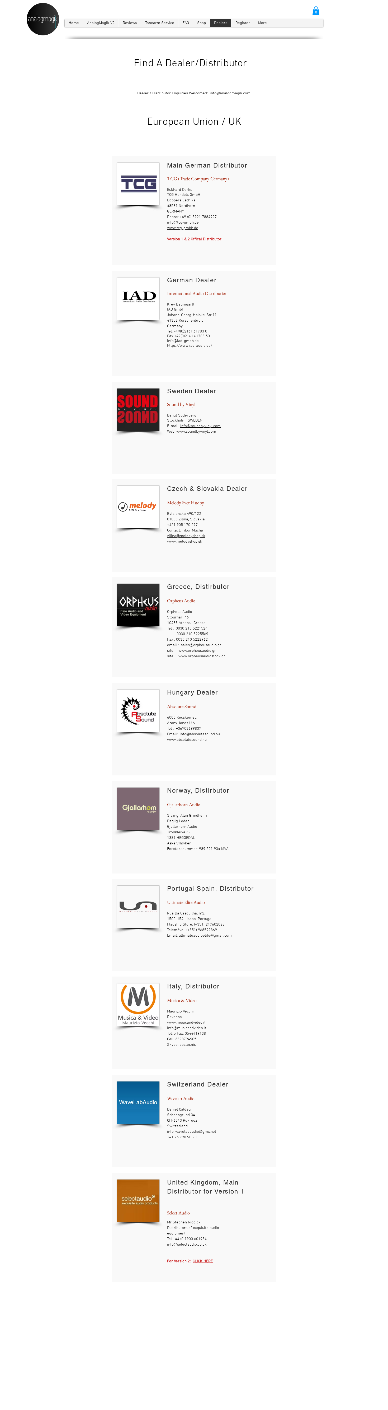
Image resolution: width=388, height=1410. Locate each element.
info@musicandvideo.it (186, 1028)
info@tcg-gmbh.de (183, 222)
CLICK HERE (203, 1261)
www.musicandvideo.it (186, 1022)
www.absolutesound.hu (187, 739)
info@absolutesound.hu (200, 734)
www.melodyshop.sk (184, 541)
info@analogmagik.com (230, 93)
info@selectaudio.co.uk (187, 1244)
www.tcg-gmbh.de (182, 228)
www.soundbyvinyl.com (196, 431)
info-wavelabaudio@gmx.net (191, 1131)
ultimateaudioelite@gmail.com (205, 935)
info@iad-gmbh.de (183, 341)
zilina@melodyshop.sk (186, 536)
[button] (316, 10)
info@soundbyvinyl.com (200, 426)
